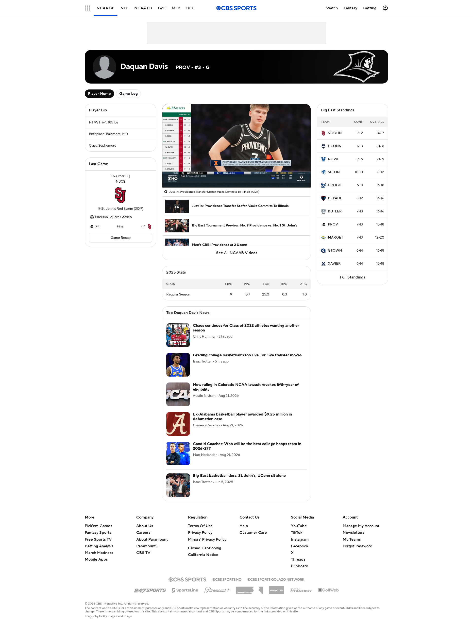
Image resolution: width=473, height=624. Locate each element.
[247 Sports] (150, 595)
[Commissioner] (249, 594)
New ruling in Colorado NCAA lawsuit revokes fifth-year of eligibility (246, 393)
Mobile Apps (96, 565)
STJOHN (335, 133)
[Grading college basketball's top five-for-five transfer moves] (178, 370)
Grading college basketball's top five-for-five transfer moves (247, 361)
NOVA (333, 159)
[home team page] (120, 195)
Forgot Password (357, 552)
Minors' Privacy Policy (207, 545)
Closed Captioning (204, 554)
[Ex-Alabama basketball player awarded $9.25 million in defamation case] (178, 430)
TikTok (296, 538)
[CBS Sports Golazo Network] (275, 584)
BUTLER (335, 211)
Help (243, 531)
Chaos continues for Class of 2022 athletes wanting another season (246, 334)
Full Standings (352, 277)
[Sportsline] (185, 595)
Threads (298, 565)
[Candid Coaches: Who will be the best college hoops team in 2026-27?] (178, 459)
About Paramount (152, 545)
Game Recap (121, 238)
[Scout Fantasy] (301, 595)
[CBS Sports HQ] (226, 584)
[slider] (236, 173)
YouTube (299, 531)
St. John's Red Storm (117, 209)
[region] (236, 146)
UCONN (334, 146)
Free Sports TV (98, 545)
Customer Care (253, 538)
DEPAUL (335, 198)
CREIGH (334, 185)
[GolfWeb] (328, 596)
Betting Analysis (99, 552)
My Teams (352, 545)
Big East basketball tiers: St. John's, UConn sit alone (239, 481)
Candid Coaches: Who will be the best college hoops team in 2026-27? (247, 452)
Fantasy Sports (98, 538)
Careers (143, 538)
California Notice (203, 560)
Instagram (300, 545)
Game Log (128, 93)
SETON (334, 172)
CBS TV (143, 558)
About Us (144, 531)
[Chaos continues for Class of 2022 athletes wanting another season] (178, 341)
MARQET (335, 237)
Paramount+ (147, 552)
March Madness (99, 558)
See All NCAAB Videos (236, 252)
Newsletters (353, 538)
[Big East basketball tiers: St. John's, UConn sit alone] (178, 491)
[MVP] (276, 594)
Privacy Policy (200, 538)
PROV (333, 224)
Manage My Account (361, 531)
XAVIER (334, 263)
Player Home (99, 93)
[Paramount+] (217, 594)
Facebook (299, 552)
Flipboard (299, 572)
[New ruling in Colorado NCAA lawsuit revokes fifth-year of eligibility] (178, 400)
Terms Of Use (200, 531)
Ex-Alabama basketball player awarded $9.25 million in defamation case (242, 422)
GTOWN (335, 250)
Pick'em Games (98, 531)
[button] (183, 181)
